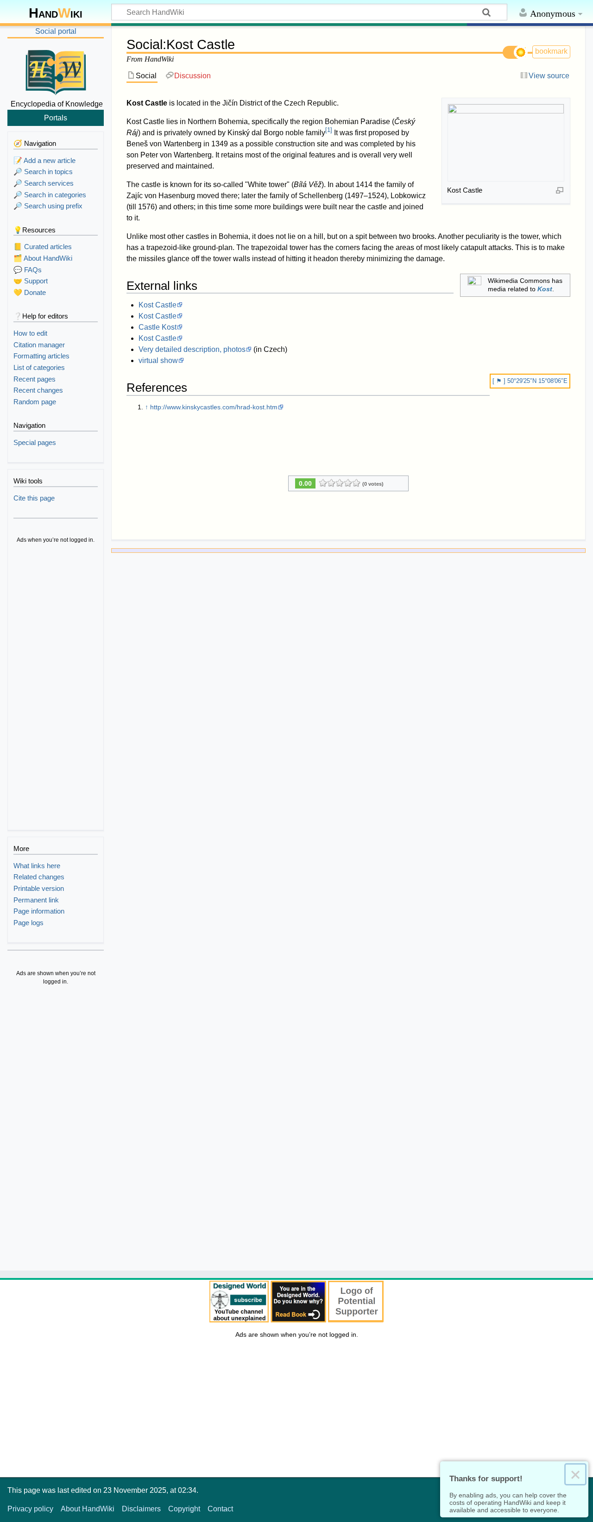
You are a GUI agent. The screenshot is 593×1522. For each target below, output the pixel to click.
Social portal (55, 31)
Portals (55, 117)
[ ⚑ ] (499, 380)
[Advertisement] (55, 688)
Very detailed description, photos (192, 349)
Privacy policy (30, 1509)
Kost (544, 289)
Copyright (184, 1509)
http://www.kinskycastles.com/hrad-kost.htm (214, 407)
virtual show (158, 360)
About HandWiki (87, 1509)
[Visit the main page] (55, 71)
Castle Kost (158, 327)
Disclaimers (141, 1509)
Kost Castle (158, 305)
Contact (220, 1509)
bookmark (551, 51)
